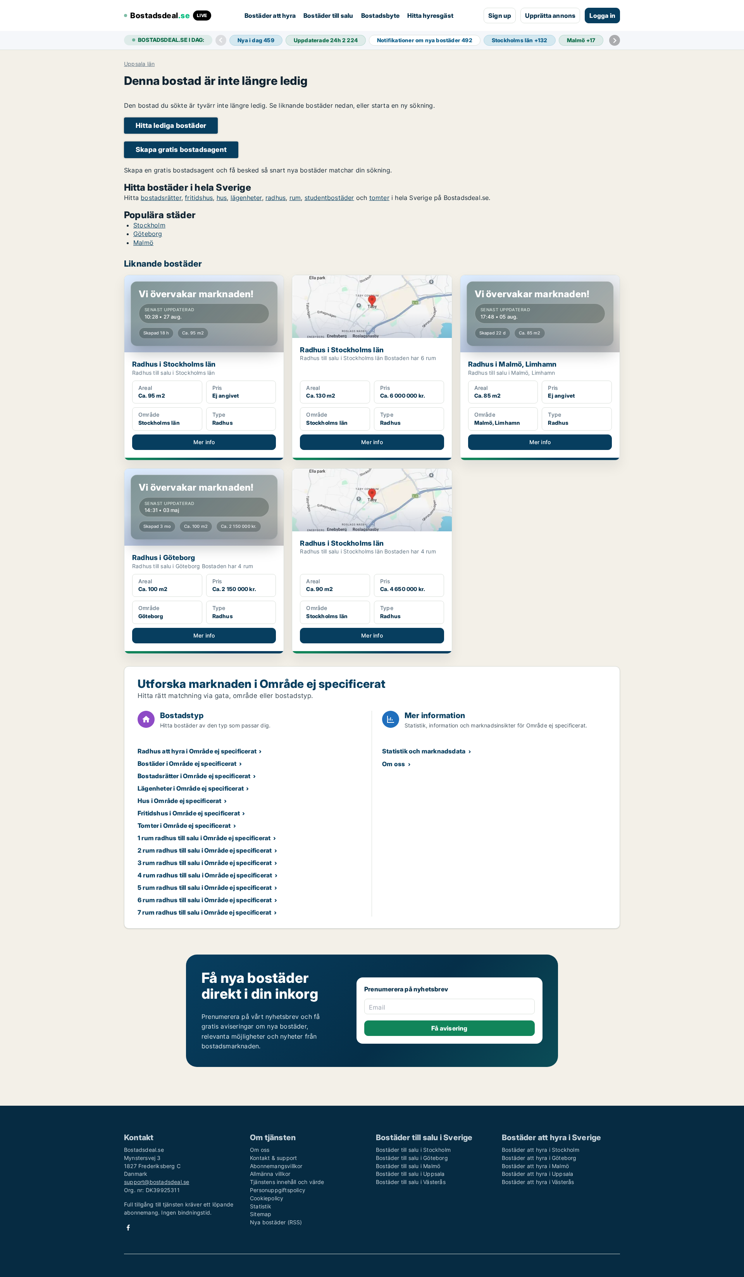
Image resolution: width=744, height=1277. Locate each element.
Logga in (602, 15)
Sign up (499, 15)
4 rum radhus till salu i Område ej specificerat (205, 875)
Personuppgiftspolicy (277, 1190)
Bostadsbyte (380, 15)
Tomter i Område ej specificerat (184, 825)
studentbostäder (329, 198)
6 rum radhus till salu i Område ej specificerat (205, 900)
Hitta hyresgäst (430, 15)
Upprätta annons (550, 15)
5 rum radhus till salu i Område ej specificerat (205, 887)
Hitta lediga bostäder (171, 125)
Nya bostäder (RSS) (276, 1222)
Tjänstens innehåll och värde (287, 1182)
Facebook (128, 1227)
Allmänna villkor (270, 1173)
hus (222, 198)
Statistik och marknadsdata (423, 751)
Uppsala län (139, 64)
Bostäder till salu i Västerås (411, 1182)
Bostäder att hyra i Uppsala (537, 1173)
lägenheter (246, 198)
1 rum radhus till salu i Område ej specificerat (204, 838)
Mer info (204, 442)
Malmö (143, 242)
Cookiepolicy (266, 1198)
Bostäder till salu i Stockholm (413, 1149)
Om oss (393, 764)
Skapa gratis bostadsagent (181, 149)
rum (295, 198)
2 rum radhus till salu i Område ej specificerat (205, 850)
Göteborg (147, 234)
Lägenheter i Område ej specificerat (191, 788)
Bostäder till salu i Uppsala (410, 1173)
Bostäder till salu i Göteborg (412, 1158)
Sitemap (260, 1214)
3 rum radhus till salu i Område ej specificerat (205, 863)
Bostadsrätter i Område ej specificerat (194, 776)
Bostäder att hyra (270, 15)
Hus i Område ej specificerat (180, 801)
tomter (379, 198)
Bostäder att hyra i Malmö (535, 1166)
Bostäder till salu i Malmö (408, 1166)
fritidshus (199, 198)
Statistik (260, 1206)
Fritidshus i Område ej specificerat (189, 813)
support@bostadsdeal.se (156, 1182)
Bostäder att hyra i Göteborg (539, 1158)
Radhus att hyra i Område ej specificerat (197, 751)
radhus (275, 198)
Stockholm (149, 225)
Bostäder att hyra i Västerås (538, 1182)
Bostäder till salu (328, 15)
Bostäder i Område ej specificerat (187, 763)
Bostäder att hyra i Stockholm (540, 1149)
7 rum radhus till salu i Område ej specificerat (204, 912)
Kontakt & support (273, 1158)
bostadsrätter (161, 198)
